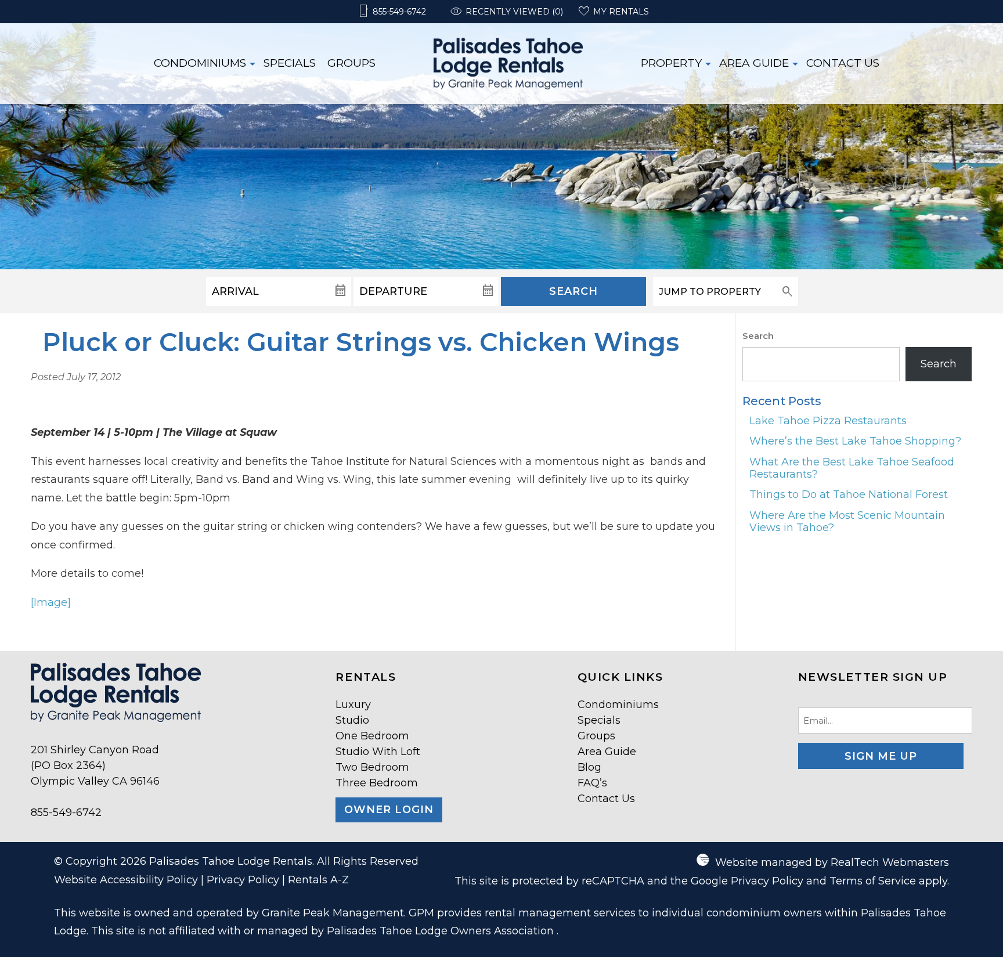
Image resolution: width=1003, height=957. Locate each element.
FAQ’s (592, 783)
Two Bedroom (372, 767)
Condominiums (200, 63)
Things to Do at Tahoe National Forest (848, 494)
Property (671, 63)
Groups (351, 63)
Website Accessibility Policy (126, 879)
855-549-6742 (66, 812)
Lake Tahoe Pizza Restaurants (828, 420)
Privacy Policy (243, 879)
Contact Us (842, 63)
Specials (290, 63)
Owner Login (389, 809)
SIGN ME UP (881, 756)
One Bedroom (372, 736)
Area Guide (754, 63)
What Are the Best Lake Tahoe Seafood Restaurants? (851, 468)
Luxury (353, 704)
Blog (589, 767)
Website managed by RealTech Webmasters (832, 862)
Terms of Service (872, 881)
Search (573, 291)
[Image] (51, 602)
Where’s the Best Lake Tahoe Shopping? (855, 441)
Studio (352, 720)
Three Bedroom (376, 783)
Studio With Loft (377, 751)
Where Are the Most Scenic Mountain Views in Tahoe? (847, 521)
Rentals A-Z (318, 879)
